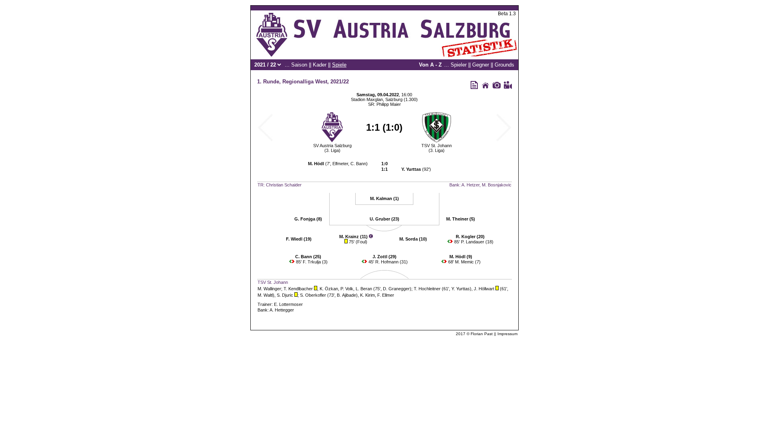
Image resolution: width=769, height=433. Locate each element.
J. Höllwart (484, 288)
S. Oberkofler (313, 295)
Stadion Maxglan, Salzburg (377, 99)
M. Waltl (265, 295)
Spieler (459, 65)
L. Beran (364, 288)
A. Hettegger (282, 310)
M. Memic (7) (468, 261)
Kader (319, 65)
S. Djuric (285, 295)
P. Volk (346, 288)
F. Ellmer (385, 295)
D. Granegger (396, 288)
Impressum (507, 334)
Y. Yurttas (460, 288)
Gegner (480, 65)
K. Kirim (367, 295)
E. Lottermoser (288, 304)
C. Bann (358, 163)
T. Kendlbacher (298, 288)
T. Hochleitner (427, 288)
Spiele (339, 65)
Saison (299, 65)
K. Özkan (329, 288)
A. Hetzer (470, 184)
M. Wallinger (269, 288)
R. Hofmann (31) (391, 261)
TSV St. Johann (436, 145)
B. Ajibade (346, 295)
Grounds (504, 65)
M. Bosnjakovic (496, 184)
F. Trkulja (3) (315, 261)
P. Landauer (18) (477, 241)
